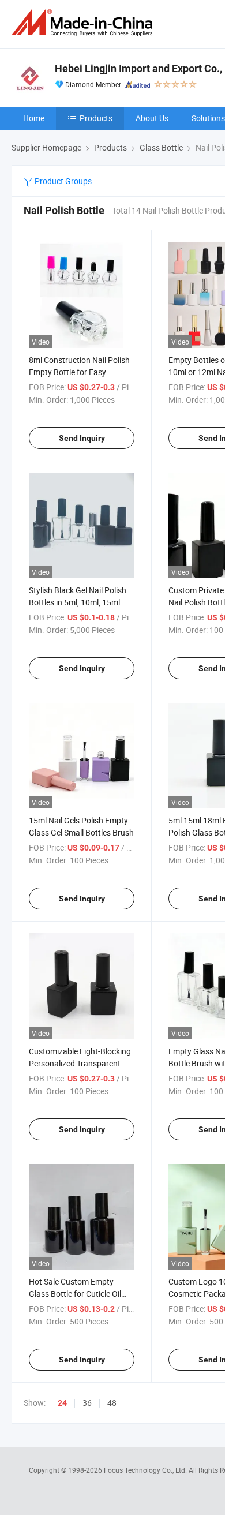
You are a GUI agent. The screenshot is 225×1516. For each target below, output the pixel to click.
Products (96, 118)
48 (112, 1402)
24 (62, 1403)
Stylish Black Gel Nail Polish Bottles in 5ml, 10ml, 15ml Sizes (77, 602)
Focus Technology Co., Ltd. (146, 1469)
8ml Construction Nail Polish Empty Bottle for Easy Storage (79, 372)
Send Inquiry (82, 438)
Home (33, 118)
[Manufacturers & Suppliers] (84, 22)
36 (87, 1402)
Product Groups (62, 180)
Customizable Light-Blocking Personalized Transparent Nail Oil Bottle (80, 1063)
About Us (152, 118)
